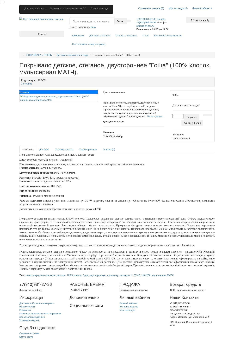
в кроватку (112, 275)
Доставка (44, 149)
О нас (146, 35)
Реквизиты (25, 310)
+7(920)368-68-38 (146, 22)
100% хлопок (74, 275)
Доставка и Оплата (35, 8)
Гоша (86, 275)
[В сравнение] (209, 115)
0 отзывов (26, 83)
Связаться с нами (29, 333)
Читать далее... (155, 116)
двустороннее (98, 275)
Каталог (42, 33)
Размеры (108, 131)
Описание (27, 149)
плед (28, 275)
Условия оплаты (64, 149)
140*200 (146, 275)
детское (61, 275)
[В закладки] (205, 115)
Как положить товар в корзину (89, 44)
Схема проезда (99, 8)
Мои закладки (127, 310)
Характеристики (88, 149)
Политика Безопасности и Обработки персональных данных (40, 315)
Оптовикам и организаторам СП (68, 8)
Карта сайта (26, 336)
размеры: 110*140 (130, 275)
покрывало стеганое (44, 275)
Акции (78, 35)
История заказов (129, 306)
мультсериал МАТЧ (163, 275)
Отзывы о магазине (126, 35)
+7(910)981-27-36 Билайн (150, 19)
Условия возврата (29, 320)
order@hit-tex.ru (145, 25)
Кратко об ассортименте (168, 35)
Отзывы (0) (109, 149)
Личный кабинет (129, 303)
